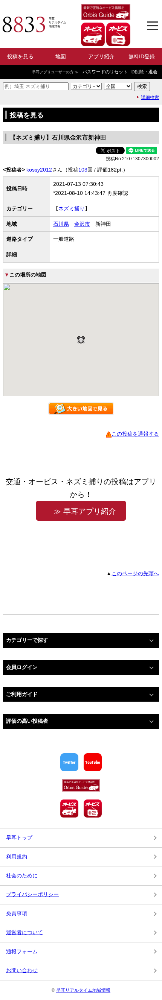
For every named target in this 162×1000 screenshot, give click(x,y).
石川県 (61, 224)
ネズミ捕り (71, 208)
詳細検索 (150, 97)
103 (82, 170)
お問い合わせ (22, 970)
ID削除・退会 (143, 71)
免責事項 (16, 913)
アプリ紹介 (101, 56)
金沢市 (82, 224)
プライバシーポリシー (32, 894)
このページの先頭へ (135, 573)
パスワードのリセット (105, 71)
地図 (60, 56)
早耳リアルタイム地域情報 (83, 990)
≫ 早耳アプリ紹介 (85, 511)
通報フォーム (22, 951)
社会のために (22, 875)
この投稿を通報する (135, 434)
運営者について (24, 932)
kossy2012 (39, 170)
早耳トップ (19, 837)
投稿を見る (20, 56)
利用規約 (16, 857)
